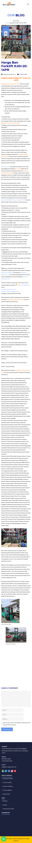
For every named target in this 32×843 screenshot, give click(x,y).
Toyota (3, 200)
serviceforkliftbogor (22, 666)
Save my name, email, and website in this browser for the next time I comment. (17, 723)
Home (7, 23)
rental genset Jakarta (11, 657)
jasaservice (5, 662)
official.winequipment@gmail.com (10, 291)
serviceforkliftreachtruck (21, 678)
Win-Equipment (5, 166)
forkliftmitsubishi (24, 674)
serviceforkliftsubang (21, 670)
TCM (23, 200)
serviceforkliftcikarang (8, 668)
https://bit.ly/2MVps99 (7, 272)
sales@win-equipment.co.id (8, 289)
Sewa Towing (4, 655)
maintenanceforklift (7, 664)
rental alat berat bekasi (15, 655)
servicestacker (16, 681)
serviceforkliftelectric (7, 678)
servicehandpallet (6, 681)
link (15, 210)
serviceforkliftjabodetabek (9, 666)
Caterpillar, (19, 200)
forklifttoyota (15, 674)
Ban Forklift (24, 74)
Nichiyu (14, 200)
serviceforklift (14, 660)
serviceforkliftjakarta (7, 672)
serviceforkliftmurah (14, 662)
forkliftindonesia (23, 660)
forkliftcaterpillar (6, 676)
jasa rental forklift (22, 657)
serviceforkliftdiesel (17, 676)
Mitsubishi (8, 200)
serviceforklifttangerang (8, 670)
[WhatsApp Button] (3, 838)
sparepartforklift (6, 674)
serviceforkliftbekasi (18, 664)
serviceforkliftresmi (19, 672)
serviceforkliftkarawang (21, 668)
